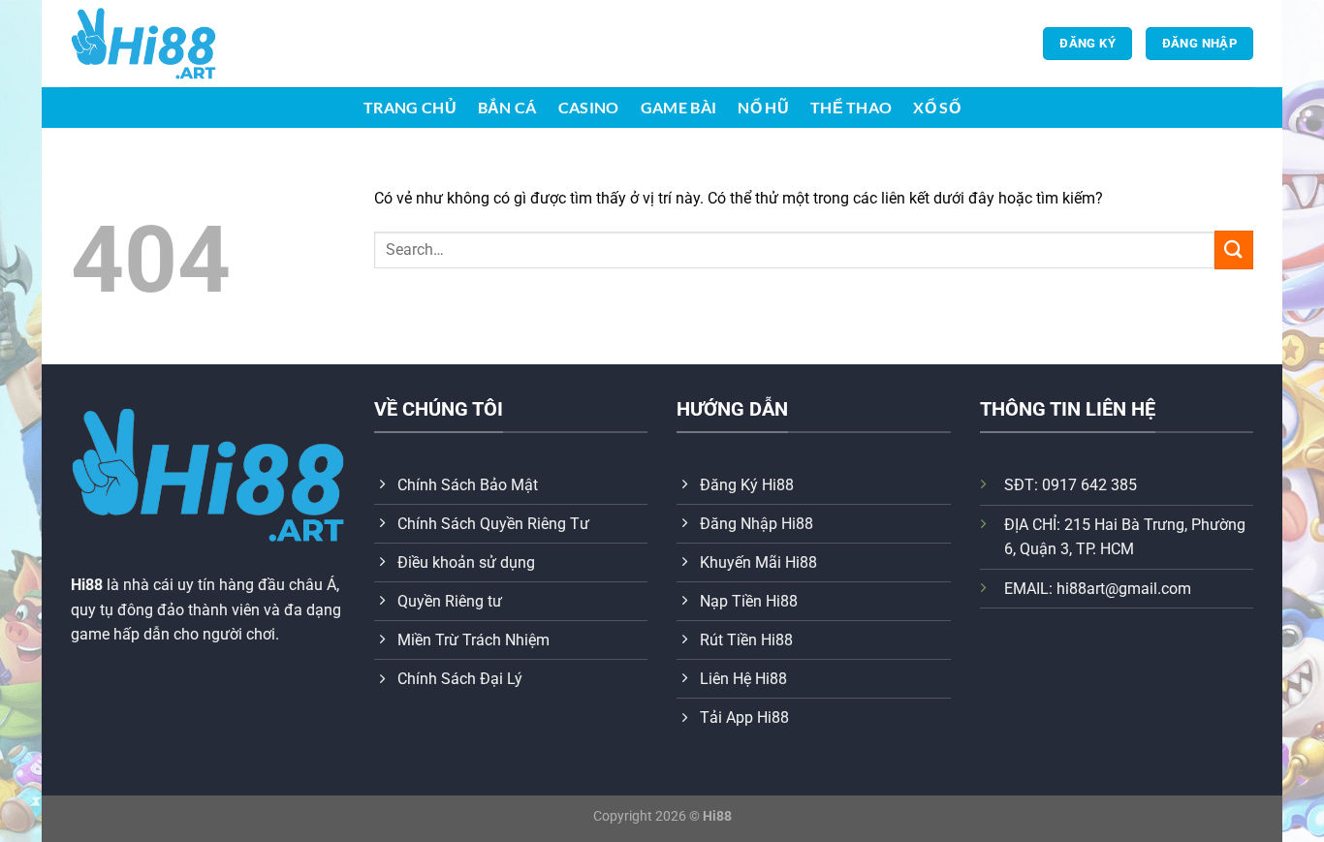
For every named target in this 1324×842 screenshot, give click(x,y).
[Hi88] (168, 43)
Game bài (679, 107)
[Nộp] (1233, 249)
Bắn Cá (507, 107)
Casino (588, 107)
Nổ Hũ (763, 107)
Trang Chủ (410, 107)
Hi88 (87, 585)
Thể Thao (851, 107)
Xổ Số (937, 107)
